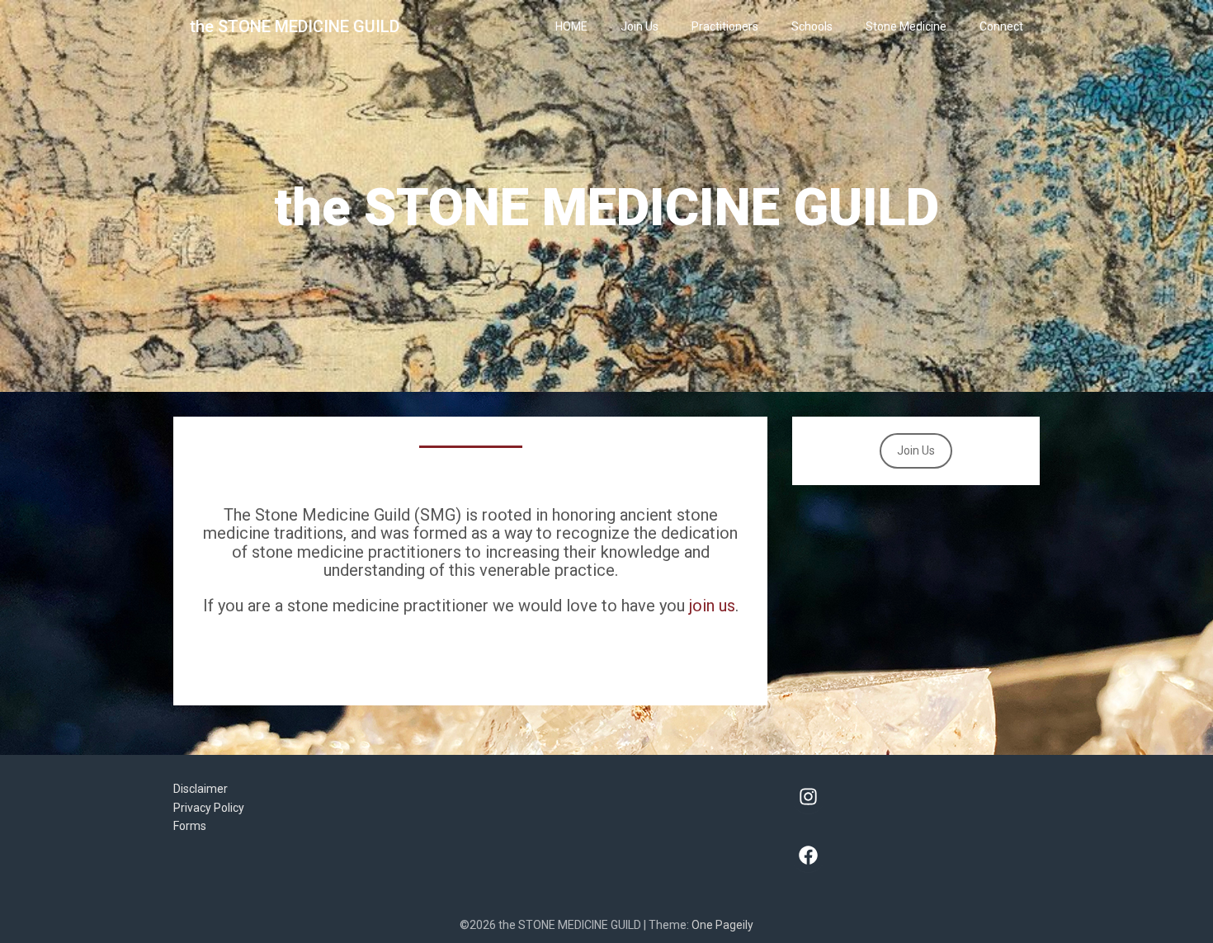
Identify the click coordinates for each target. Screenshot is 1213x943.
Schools (812, 26)
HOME (571, 26)
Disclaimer (200, 788)
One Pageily (722, 924)
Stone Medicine (906, 26)
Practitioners (724, 26)
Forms (189, 825)
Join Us (639, 26)
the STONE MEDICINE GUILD (294, 26)
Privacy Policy (208, 807)
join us (712, 605)
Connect (1001, 26)
